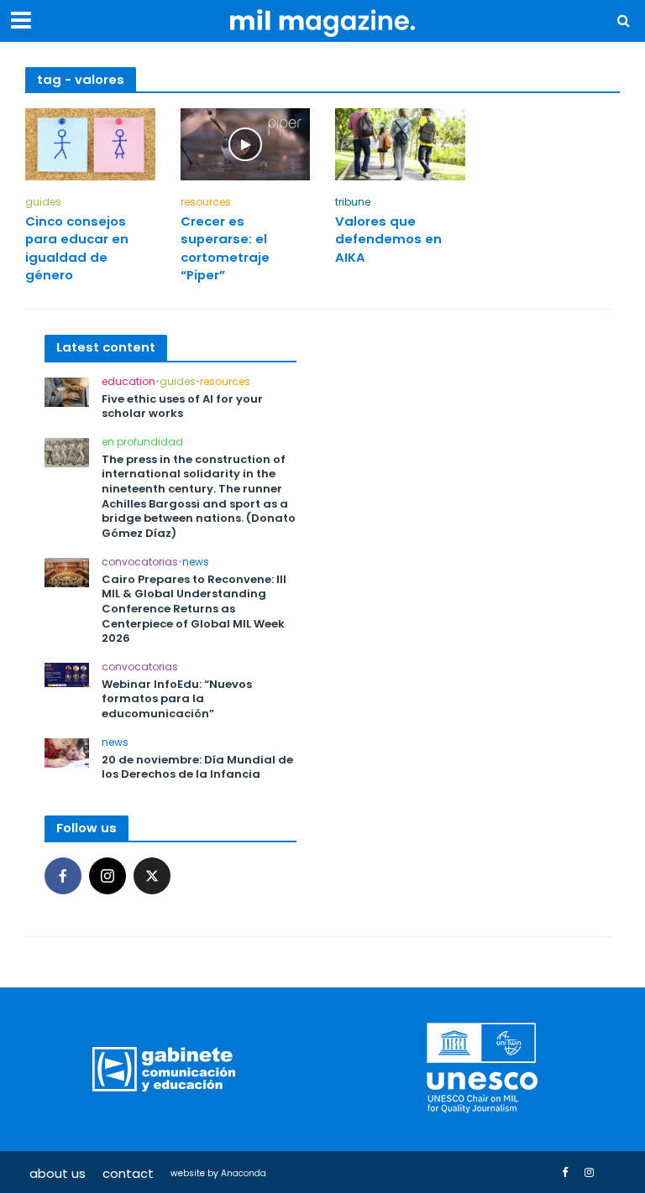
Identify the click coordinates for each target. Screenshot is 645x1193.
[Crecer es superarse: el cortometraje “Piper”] (246, 143)
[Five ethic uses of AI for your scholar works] (67, 390)
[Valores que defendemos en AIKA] (400, 143)
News (195, 562)
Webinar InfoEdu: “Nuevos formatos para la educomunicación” (177, 699)
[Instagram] (107, 875)
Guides (43, 202)
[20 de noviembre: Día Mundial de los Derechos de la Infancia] (67, 751)
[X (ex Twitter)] (152, 875)
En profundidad (142, 442)
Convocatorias (140, 562)
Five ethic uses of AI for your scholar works (182, 406)
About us (57, 1173)
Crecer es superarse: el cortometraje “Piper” (225, 248)
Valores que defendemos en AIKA (388, 239)
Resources (206, 202)
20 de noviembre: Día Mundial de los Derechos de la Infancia (197, 767)
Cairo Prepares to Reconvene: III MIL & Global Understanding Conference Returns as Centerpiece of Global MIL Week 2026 (194, 609)
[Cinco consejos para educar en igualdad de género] (90, 143)
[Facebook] (63, 875)
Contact (128, 1173)
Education (128, 382)
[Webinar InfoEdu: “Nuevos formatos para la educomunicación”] (67, 674)
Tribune (352, 202)
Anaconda (243, 1173)
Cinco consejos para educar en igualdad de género (76, 248)
